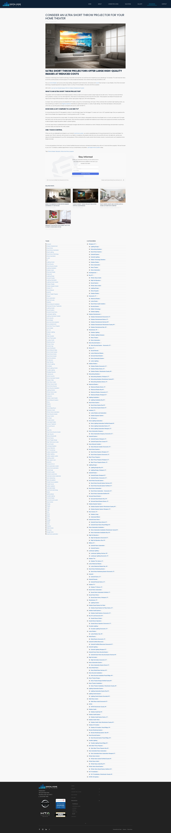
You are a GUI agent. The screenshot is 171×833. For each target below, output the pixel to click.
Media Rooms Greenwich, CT (98, 639)
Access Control (50, 416)
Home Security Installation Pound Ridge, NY (102, 675)
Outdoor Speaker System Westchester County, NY (103, 506)
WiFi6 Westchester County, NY (98, 706)
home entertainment (51, 324)
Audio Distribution (51, 348)
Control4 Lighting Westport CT (98, 649)
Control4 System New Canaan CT (99, 441)
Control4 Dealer (50, 498)
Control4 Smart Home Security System (98, 652)
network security (51, 376)
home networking (51, 478)
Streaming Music (51, 342)
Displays (49, 526)
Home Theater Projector (52, 294)
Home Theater (94, 267)
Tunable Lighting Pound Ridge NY (99, 743)
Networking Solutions (96, 249)
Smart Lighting (50, 252)
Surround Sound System (97, 356)
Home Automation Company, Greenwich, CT (110, 207)
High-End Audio (51, 300)
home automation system (53, 466)
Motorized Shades (51, 272)
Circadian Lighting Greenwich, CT (99, 628)
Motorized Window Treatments (54, 306)
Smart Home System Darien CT (98, 408)
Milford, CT (92, 543)
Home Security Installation (53, 388)
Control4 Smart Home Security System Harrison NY (103, 654)
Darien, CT (91, 348)
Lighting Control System (52, 282)
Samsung (49, 530)
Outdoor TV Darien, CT (96, 587)
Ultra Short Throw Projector (53, 326)
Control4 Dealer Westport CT (98, 475)
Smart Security (50, 264)
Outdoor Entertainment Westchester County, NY (103, 324)
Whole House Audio (94, 761)
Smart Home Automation (53, 250)
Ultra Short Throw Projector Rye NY (99, 748)
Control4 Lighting (95, 257)
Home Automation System (53, 378)
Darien (48, 492)
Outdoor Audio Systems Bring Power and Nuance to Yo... (112, 180)
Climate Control (50, 420)
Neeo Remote (50, 362)
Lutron (48, 258)
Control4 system (51, 472)
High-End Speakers (96, 280)
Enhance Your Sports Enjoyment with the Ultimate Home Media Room (57, 226)
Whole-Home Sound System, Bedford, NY (101, 769)
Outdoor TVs (92, 558)
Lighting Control (50, 262)
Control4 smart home (52, 474)
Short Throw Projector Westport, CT (100, 460)
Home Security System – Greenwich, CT (100, 345)
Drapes (48, 506)
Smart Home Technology (53, 254)
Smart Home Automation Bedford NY (100, 493)
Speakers (49, 302)
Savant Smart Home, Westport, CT (99, 597)
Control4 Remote (93, 579)
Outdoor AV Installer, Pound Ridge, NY (100, 727)
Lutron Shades (92, 631)
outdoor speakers (51, 486)
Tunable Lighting (51, 370)
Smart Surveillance (51, 358)
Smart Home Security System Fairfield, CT (101, 486)
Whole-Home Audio (52, 392)
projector (58, 151)
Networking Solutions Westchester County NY (102, 379)
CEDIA (48, 522)
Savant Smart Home (94, 595)
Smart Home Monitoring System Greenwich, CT (102, 571)
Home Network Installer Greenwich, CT (100, 447)
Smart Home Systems (96, 252)
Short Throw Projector (50, 207)
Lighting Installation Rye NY (98, 400)
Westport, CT (92, 244)
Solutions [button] (128, 4)
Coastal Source (50, 484)
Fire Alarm (49, 418)
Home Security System (52, 266)
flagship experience (66, 103)
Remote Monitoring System (95, 730)
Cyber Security (50, 434)
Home (89, 4)
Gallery (140, 4)
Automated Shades (51, 422)
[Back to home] (12, 4)
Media (48, 516)
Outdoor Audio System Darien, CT (99, 717)
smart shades (50, 328)
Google (48, 520)
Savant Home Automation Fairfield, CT (100, 592)
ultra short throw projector (68, 151)
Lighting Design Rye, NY (97, 467)
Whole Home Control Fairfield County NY (101, 758)
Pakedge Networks (51, 372)
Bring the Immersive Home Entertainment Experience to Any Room (57, 204)
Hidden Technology (95, 309)
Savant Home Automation (95, 589)
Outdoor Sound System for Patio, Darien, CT (102, 608)
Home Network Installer (95, 444)
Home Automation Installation (96, 527)
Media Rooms (92, 636)
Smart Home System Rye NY (98, 405)
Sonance (49, 406)
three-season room (51, 460)
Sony (48, 512)
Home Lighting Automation (95, 421)
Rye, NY (91, 275)
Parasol (48, 296)
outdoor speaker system (52, 456)
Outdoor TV (49, 288)
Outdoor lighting (95, 311)
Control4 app (50, 470)
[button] (85, 823)
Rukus (48, 402)
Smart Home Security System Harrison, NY (101, 483)
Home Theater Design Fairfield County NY (101, 680)
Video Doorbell (50, 336)
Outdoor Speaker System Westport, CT (100, 509)
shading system (50, 458)
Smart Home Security (52, 386)
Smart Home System (52, 356)
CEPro (48, 524)
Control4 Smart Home (52, 312)
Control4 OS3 (76, 806)
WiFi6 (90, 704)
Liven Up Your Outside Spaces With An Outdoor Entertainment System (67, 88)
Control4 (49, 244)
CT (47, 260)
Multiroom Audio (51, 410)
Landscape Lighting (51, 314)
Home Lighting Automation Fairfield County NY (102, 423)
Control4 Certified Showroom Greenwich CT (102, 644)
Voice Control (50, 502)
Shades (48, 504)
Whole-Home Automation (53, 412)
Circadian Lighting (93, 626)
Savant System (94, 283)
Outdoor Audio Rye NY (96, 712)
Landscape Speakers (51, 446)
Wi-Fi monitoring (51, 450)
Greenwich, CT (92, 296)
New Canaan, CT (93, 512)
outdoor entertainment (52, 452)
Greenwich (49, 274)
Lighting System (51, 308)
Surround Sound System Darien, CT (99, 501)
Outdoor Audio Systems (95, 610)
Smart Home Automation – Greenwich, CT (101, 491)
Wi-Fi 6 (49, 330)
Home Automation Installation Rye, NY (100, 532)
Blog (73, 813)
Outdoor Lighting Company (97, 335)
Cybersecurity (50, 374)
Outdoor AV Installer (94, 725)
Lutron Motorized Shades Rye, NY (99, 566)
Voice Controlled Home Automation (97, 751)
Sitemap (124, 829)
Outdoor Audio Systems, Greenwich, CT (100, 613)
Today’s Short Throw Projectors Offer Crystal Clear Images (84, 204)
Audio (48, 508)
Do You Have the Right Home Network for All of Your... (58, 180)
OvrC (48, 428)
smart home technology (52, 490)
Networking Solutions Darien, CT (99, 382)
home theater (52, 151)
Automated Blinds (95, 517)
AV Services (94, 418)
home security (50, 318)
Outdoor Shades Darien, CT (97, 369)
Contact (164, 4)
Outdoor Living (94, 514)
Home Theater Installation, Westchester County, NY (103, 686)
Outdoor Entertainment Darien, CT (99, 319)
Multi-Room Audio (51, 382)
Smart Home (50, 248)
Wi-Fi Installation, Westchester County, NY (101, 774)
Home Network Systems (52, 400)
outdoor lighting (50, 454)
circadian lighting (51, 496)
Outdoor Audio (50, 270)
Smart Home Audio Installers (98, 304)
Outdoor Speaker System (53, 286)
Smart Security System (52, 414)
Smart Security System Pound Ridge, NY (101, 738)
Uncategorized (92, 272)
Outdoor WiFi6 (50, 394)
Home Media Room (51, 408)
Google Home (50, 532)
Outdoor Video (50, 380)
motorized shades (51, 488)
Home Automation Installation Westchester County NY (104, 530)
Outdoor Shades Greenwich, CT (98, 366)
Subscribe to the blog (85, 173)
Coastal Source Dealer (96, 618)
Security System (95, 306)
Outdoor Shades (50, 284)
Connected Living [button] (113, 4)
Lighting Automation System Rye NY (100, 691)
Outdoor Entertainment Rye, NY (98, 327)
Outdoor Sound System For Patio (97, 605)
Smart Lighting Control (52, 368)
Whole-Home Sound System (96, 766)
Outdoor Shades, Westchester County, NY (101, 371)
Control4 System (51, 278)
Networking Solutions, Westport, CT (100, 376)
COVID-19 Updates (94, 777)
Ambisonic (49, 396)
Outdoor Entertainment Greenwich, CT (100, 317)
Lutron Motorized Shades (97, 353)
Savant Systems (50, 310)
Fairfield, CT (92, 410)
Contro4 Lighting (51, 364)
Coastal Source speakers (52, 482)
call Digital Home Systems (94, 147)
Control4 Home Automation (98, 545)
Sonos (48, 514)
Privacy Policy (129, 829)
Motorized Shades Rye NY (97, 389)
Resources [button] (152, 4)
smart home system (78, 133)
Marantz (49, 404)
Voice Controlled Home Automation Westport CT (103, 753)
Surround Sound (51, 426)
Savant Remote (94, 350)
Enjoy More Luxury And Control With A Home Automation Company (111, 204)
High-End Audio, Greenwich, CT (99, 660)
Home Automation (51, 256)
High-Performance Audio (53, 442)
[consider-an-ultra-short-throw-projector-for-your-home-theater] (85, 46)
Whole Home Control (94, 756)
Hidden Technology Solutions (98, 259)
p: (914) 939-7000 (43, 796)
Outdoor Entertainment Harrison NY (100, 322)
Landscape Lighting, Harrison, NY (99, 553)
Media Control (50, 528)
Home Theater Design (52, 440)
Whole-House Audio (52, 384)
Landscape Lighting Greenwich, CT (99, 556)
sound (97, 83)
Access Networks (51, 448)
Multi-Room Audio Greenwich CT (99, 701)
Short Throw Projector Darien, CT (99, 462)
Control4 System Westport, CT (98, 439)
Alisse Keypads (95, 291)
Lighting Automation (52, 280)
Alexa (48, 518)
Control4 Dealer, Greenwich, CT (99, 478)
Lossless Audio (50, 340)
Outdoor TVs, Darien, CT (97, 561)
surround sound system (52, 500)
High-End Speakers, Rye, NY (98, 540)
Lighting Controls (51, 390)
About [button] (100, 4)
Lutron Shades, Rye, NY (96, 634)
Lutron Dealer (94, 301)
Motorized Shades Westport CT (98, 395)
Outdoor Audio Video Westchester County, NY (102, 722)
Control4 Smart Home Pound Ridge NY (100, 524)
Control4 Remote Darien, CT (98, 582)
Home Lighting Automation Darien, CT (100, 426)
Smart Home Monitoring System (97, 569)
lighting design (50, 494)
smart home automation (52, 534)
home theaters (53, 83)
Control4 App (50, 346)
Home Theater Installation (95, 683)
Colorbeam (49, 366)
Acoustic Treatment (51, 424)
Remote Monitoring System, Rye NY (99, 732)
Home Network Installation (53, 304)
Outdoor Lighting (51, 332)
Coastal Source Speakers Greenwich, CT (101, 623)
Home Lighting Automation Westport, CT (101, 428)
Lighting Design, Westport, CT (98, 470)
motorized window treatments (54, 476)
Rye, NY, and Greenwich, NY (96, 615)
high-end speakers (51, 480)
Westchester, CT (93, 600)
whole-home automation (53, 468)
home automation (51, 298)
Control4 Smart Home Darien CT (99, 522)
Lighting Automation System (53, 316)
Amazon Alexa (50, 344)
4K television (50, 360)
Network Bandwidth (51, 436)
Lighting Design (50, 276)
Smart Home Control (52, 354)
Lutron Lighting (95, 361)
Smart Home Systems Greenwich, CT (100, 454)
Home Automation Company (96, 431)
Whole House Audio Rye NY (98, 764)
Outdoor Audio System (52, 398)
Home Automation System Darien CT (100, 665)
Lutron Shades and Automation (98, 413)
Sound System (50, 444)
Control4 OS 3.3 (51, 464)
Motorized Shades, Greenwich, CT (99, 392)
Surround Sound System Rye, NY (99, 499)
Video (48, 510)
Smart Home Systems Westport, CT (99, 452)
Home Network (50, 290)
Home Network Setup (52, 350)
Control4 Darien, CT (96, 576)
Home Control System (52, 352)
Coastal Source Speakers (95, 621)
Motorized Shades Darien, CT (98, 387)
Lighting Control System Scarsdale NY (100, 696)
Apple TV (74, 812)
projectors (49, 462)
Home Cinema (50, 438)
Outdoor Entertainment (52, 246)
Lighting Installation (51, 268)
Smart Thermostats (51, 338)
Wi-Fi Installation (93, 771)
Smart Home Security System (54, 432)
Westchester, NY (93, 330)
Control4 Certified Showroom (96, 641)
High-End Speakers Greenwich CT (99, 537)
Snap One (49, 430)
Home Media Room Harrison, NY (53, 229)
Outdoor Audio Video (94, 719)
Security (49, 334)
